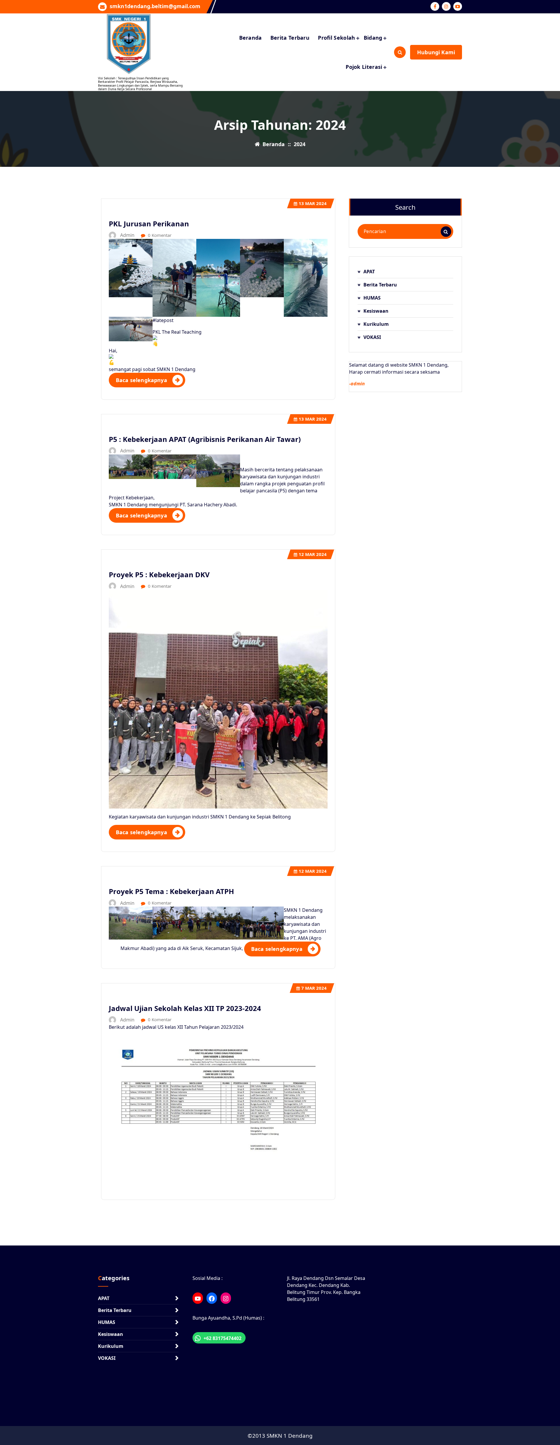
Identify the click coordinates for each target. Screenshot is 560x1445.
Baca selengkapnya (141, 380)
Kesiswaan (375, 311)
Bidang (373, 37)
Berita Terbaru (289, 37)
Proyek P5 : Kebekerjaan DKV (159, 574)
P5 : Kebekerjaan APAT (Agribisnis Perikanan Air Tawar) (205, 439)
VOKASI (372, 337)
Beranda (250, 37)
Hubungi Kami (436, 52)
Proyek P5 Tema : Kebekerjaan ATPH (171, 891)
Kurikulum (376, 324)
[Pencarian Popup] (400, 52)
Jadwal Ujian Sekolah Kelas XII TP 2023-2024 (185, 1008)
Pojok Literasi (364, 66)
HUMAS (372, 298)
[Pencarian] (446, 231)
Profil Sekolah (336, 37)
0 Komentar (159, 235)
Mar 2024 (313, 203)
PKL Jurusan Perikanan (149, 223)
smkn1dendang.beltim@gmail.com (155, 6)
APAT (369, 271)
